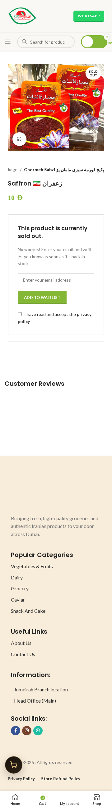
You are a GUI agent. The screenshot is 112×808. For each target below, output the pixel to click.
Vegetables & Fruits (32, 566)
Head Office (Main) (35, 701)
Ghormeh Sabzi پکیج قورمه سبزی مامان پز (64, 169)
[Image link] (34, 491)
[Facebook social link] (15, 730)
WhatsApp (89, 15)
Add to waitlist (42, 297)
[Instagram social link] (26, 730)
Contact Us (23, 654)
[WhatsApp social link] (38, 730)
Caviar (18, 599)
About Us (21, 643)
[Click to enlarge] (19, 139)
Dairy (17, 577)
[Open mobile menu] (8, 42)
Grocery (20, 588)
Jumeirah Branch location (41, 689)
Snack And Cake (28, 611)
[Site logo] (22, 15)
